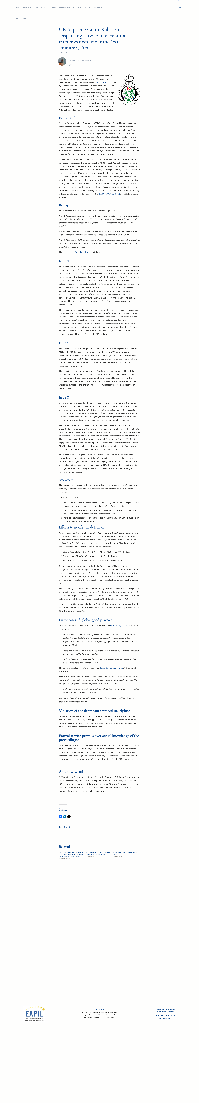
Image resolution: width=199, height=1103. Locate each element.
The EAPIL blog (21, 18)
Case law (63, 53)
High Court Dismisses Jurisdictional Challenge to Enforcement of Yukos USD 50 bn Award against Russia (71, 854)
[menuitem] (17, 8)
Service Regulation (118, 625)
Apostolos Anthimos (81, 61)
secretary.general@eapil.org (164, 1012)
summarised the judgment (79, 252)
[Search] (105, 8)
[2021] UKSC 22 (102, 82)
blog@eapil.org (164, 1018)
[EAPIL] (181, 8)
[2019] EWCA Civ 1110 (109, 194)
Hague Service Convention (111, 668)
